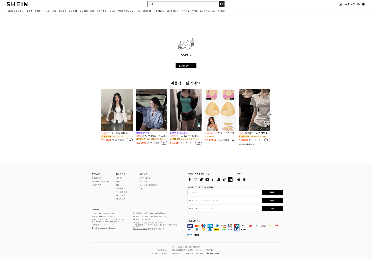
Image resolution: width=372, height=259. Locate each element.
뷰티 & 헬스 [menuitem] (148, 11)
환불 (118, 185)
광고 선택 (200, 253)
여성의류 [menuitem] (62, 11)
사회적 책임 (96, 185)
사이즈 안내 (120, 195)
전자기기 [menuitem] (222, 11)
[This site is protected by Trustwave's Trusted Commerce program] (189, 235)
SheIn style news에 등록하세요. (201, 187)
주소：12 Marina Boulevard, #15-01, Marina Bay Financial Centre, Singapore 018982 (109, 221)
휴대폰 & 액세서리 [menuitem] (207, 11)
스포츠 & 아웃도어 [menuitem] (189, 11)
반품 (118, 181)
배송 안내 (120, 178)
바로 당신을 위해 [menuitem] (34, 11)
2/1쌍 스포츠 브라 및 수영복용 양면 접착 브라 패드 (220, 133)
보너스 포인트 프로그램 (149, 185)
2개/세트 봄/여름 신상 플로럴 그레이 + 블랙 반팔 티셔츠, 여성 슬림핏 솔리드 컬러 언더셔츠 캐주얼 (254, 133)
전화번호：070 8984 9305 (102, 225)
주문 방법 (120, 188)
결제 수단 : (144, 181)
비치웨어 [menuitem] (73, 11)
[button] (358, 4)
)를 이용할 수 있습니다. (156, 229)
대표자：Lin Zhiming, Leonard (104, 216)
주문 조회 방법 (121, 192)
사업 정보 (96, 209)
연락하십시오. (145, 178)
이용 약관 (210, 250)
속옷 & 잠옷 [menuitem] (102, 11)
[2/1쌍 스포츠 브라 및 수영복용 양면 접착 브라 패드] (220, 110)
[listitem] (117, 117)
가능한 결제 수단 (194, 221)
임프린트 (189, 253)
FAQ (141, 188)
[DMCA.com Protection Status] (196, 235)
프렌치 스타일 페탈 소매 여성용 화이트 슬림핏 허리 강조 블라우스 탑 (117, 133)
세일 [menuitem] (54, 11)
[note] (248, 144)
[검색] (222, 4)
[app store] (239, 181)
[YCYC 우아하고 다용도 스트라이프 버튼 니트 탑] (151, 110)
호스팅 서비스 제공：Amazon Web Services (150, 213)
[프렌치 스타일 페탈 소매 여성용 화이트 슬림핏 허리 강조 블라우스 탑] (117, 110)
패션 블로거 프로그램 (100, 181)
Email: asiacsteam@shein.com (104, 228)
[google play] (244, 181)
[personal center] (341, 4)
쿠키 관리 (199, 250)
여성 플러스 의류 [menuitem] (87, 11)
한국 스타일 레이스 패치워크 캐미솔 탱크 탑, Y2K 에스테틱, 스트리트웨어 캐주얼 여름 (186, 136)
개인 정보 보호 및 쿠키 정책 (182, 250)
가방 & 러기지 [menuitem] (173, 11)
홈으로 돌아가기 (186, 65)
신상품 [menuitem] (46, 11)
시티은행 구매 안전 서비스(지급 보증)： (148, 223)
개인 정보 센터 (162, 250)
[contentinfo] (235, 227)
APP (238, 174)
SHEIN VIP (120, 199)
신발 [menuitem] (138, 11)
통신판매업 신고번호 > (141, 219)
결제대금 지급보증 (140, 229)
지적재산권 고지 (176, 253)
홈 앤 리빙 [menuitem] (160, 11)
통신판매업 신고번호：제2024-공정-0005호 (150, 216)
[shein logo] (17, 4)
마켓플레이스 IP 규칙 (159, 253)
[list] (210, 179)
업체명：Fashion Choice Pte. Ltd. (105, 213)
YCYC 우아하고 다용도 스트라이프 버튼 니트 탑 (151, 136)
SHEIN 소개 (97, 178)
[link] (346, 4)
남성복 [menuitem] (112, 11)
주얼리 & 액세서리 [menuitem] (125, 11)
